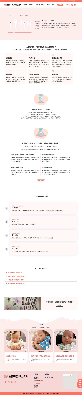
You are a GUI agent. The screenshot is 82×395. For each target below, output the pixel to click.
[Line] (67, 5)
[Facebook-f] (5, 382)
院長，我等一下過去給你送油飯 (40, 356)
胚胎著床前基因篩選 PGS (38, 381)
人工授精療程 (37, 383)
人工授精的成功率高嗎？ (15, 273)
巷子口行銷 (52, 393)
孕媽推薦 (25, 4)
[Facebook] (69, 5)
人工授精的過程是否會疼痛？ (16, 280)
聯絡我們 (43, 4)
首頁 (20, 4)
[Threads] (75, 5)
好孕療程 (31, 4)
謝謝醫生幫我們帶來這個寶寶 (65, 356)
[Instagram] (72, 5)
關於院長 (38, 4)
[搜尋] (77, 4)
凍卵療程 (36, 385)
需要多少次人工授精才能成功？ (17, 276)
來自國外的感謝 (11, 356)
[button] (41, 272)
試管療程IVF (36, 378)
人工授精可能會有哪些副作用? (16, 283)
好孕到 (48, 4)
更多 (53, 4)
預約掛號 (60, 4)
